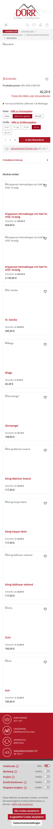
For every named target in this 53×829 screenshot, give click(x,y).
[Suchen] (27, 25)
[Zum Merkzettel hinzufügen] (46, 79)
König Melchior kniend (18, 478)
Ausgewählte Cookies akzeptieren (27, 816)
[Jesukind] (26, 58)
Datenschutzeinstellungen (26, 822)
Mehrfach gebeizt (22, 116)
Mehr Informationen (22, 804)
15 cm (26, 127)
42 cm (7, 132)
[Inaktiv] (47, 771)
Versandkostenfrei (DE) (24, 148)
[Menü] (6, 25)
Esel (7, 690)
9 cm (6, 127)
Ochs (8, 637)
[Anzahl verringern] (5, 140)
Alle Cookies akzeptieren (26, 810)
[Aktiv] (47, 765)
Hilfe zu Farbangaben (21, 111)
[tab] (26, 160)
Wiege (8, 372)
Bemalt (38, 116)
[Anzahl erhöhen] (15, 140)
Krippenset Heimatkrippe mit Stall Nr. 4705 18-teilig (26, 268)
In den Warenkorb (34, 139)
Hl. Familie (11, 319)
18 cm (36, 127)
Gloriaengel (11, 425)
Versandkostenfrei (23, 751)
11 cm (16, 127)
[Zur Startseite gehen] (26, 11)
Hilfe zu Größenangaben (23, 122)
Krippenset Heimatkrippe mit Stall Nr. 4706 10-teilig (26, 215)
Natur (7, 116)
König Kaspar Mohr (16, 531)
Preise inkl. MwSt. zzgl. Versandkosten (31, 95)
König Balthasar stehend (19, 584)
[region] (26, 58)
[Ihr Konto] (40, 25)
